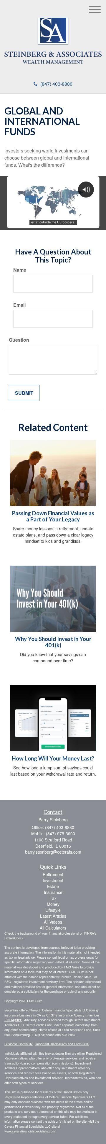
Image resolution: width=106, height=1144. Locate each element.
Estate (53, 886)
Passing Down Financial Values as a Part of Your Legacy (53, 516)
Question (19, 340)
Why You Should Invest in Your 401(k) (53, 642)
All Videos (53, 922)
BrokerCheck (14, 937)
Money (53, 904)
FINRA (9, 1019)
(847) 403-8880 (56, 83)
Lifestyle (53, 910)
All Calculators (53, 928)
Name (19, 270)
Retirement (53, 874)
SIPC (18, 1019)
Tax (53, 898)
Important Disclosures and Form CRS (62, 1043)
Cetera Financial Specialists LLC (65, 1010)
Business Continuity (18, 1043)
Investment (53, 880)
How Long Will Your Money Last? (53, 758)
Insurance (53, 892)
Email (19, 305)
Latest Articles (53, 916)
